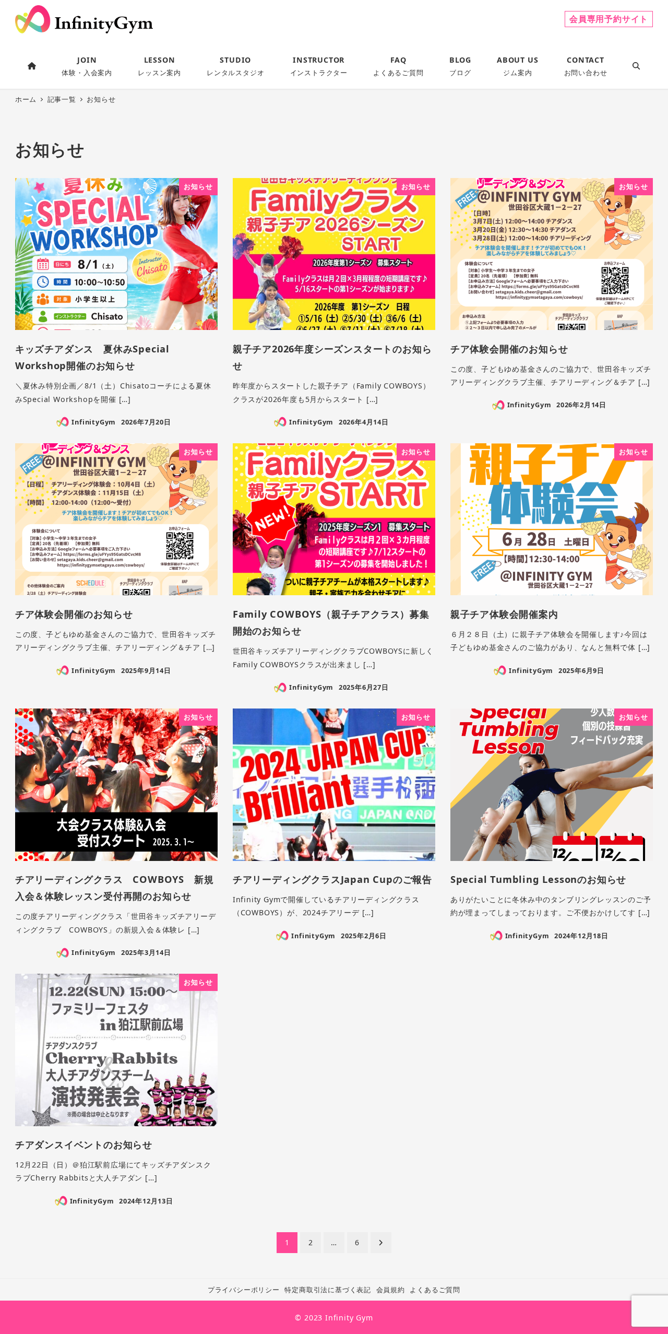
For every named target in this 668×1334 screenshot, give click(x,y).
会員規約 (390, 1289)
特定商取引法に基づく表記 (327, 1289)
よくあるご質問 (435, 1289)
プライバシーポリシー (244, 1289)
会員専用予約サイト (608, 19)
